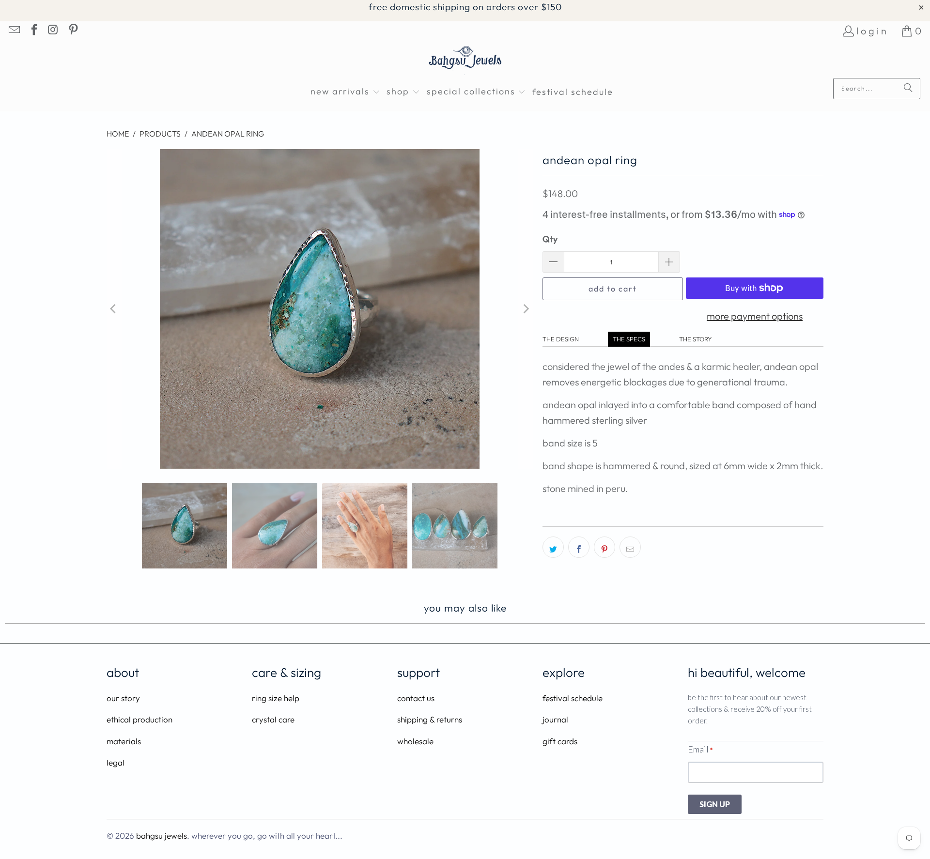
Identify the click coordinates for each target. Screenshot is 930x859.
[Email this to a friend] (630, 547)
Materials (124, 741)
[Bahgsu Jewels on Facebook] (33, 31)
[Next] (525, 309)
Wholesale (415, 741)
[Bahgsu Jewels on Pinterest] (72, 31)
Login (872, 31)
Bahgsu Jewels (161, 835)
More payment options (755, 316)
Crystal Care (273, 719)
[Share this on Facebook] (578, 547)
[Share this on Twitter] (553, 547)
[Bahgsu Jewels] (465, 62)
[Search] (908, 88)
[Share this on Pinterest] (604, 547)
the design (560, 339)
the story (695, 339)
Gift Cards (559, 741)
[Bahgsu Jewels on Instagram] (52, 31)
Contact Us (415, 698)
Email (700, 749)
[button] (345, 92)
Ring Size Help (275, 698)
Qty (550, 239)
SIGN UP (714, 804)
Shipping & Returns (429, 719)
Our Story (123, 698)
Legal (115, 762)
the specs (629, 339)
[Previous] (114, 309)
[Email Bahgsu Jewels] (13, 31)
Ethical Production (139, 719)
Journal (555, 719)
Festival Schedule (572, 698)
